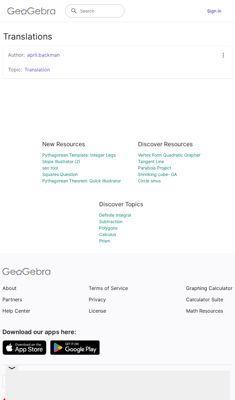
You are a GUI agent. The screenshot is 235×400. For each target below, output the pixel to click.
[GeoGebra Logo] (31, 11)
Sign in (214, 10)
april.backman (43, 55)
